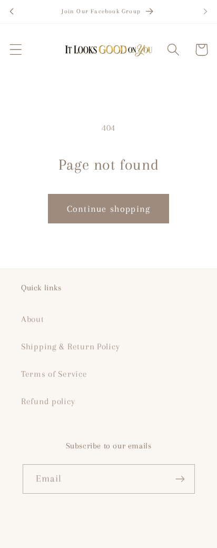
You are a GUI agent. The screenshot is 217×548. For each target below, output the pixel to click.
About (32, 319)
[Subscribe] (180, 479)
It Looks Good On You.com (89, 540)
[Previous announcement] (11, 11)
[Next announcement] (205, 11)
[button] (16, 50)
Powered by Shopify (162, 540)
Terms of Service (54, 374)
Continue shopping (108, 208)
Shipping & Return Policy (70, 346)
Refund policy (48, 401)
